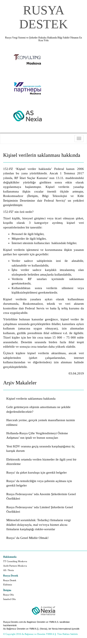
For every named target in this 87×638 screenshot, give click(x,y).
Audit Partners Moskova (15, 565)
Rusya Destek (9, 580)
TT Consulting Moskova (15, 561)
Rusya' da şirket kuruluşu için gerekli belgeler (36, 472)
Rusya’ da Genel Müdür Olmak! (27, 538)
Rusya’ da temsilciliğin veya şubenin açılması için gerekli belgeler (39, 483)
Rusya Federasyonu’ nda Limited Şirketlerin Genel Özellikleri (39, 509)
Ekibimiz (7, 584)
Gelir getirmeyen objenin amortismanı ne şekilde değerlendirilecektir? (38, 409)
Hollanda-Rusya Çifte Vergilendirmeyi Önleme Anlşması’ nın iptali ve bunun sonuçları (37, 435)
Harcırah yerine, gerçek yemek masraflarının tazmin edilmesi (40, 422)
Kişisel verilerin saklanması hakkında (31, 398)
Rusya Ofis (8, 594)
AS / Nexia (8, 570)
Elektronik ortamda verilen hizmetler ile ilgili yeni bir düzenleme (41, 462)
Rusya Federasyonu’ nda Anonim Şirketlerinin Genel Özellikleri (41, 496)
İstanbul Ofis (9, 599)
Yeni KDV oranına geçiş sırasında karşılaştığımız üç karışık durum (40, 448)
